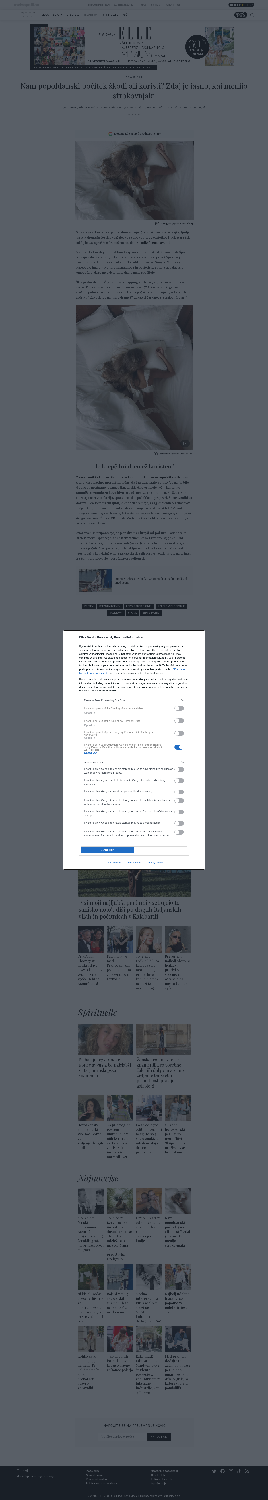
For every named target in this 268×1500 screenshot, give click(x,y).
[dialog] (134, 750)
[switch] (179, 708)
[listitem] (134, 700)
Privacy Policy (155, 862)
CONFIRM (107, 849)
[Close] (197, 637)
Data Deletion (113, 862)
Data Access (134, 862)
